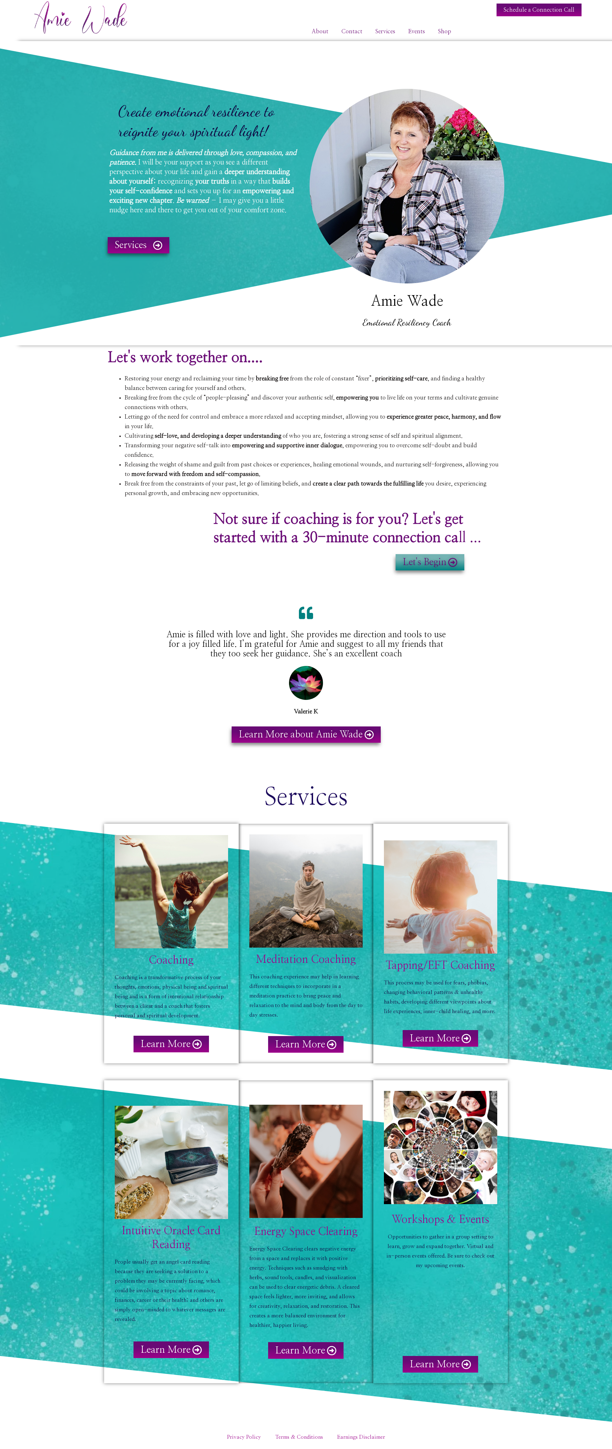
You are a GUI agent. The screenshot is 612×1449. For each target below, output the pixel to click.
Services (385, 31)
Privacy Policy (244, 1437)
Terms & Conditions (299, 1437)
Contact (351, 31)
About (320, 31)
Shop (444, 31)
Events (416, 31)
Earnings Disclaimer (361, 1437)
